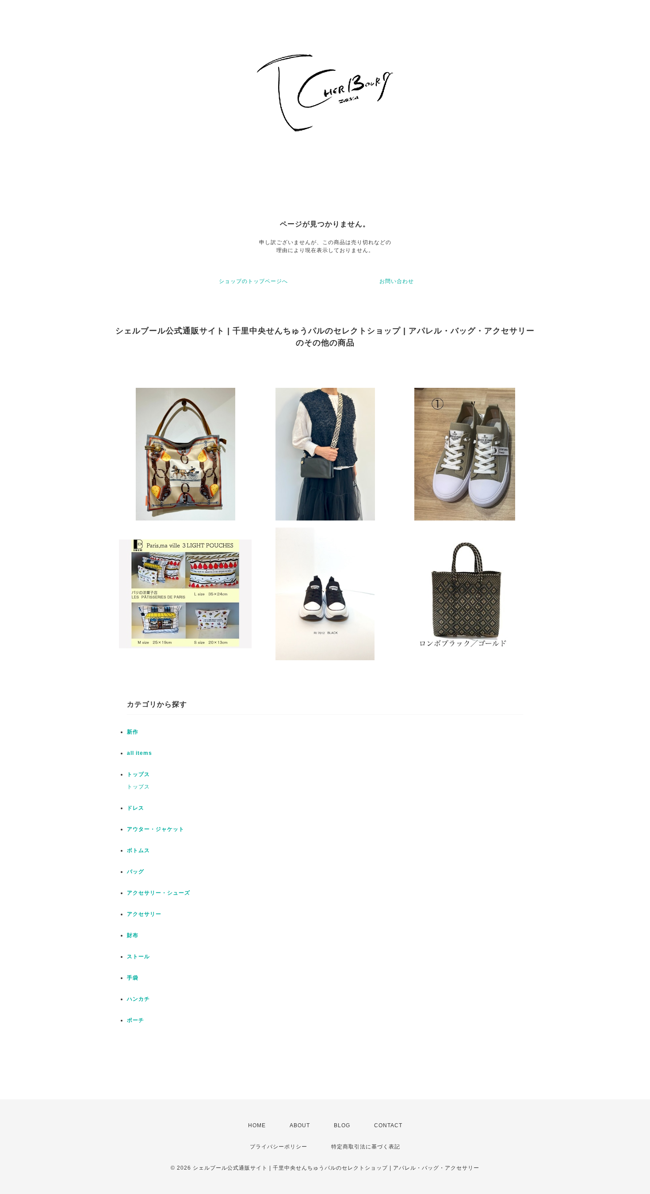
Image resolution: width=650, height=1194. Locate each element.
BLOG (342, 1125)
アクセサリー (144, 914)
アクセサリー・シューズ (158, 893)
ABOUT (300, 1125)
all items (139, 753)
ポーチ (135, 1020)
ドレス (135, 808)
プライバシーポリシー (278, 1147)
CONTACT (388, 1125)
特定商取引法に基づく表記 (365, 1147)
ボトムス (138, 850)
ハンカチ (138, 999)
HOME (257, 1125)
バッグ (135, 872)
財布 (132, 935)
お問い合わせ (396, 281)
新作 (132, 732)
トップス (138, 774)
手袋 (132, 978)
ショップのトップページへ (253, 281)
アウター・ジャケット (155, 829)
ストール (138, 956)
